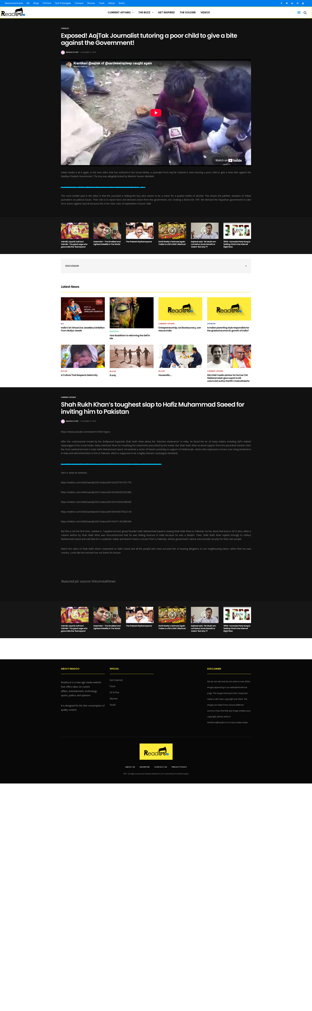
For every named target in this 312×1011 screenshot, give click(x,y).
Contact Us (160, 767)
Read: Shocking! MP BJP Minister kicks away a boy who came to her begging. (103, 186)
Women (91, 3)
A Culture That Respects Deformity (79, 375)
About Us (130, 767)
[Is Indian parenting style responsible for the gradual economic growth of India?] (229, 308)
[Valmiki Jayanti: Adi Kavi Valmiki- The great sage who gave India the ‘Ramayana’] (75, 231)
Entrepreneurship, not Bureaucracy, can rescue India (179, 329)
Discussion (72, 265)
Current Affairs (119, 12)
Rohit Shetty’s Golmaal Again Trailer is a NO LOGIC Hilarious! (172, 243)
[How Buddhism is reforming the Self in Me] (132, 312)
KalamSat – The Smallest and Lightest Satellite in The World (107, 243)
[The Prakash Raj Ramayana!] (140, 231)
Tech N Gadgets (63, 3)
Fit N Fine (47, 3)
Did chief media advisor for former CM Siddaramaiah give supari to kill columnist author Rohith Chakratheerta (228, 378)
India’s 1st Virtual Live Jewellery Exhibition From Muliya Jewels (83, 329)
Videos (205, 12)
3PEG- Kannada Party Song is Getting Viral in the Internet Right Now (236, 244)
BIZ (28, 3)
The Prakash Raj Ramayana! (139, 241)
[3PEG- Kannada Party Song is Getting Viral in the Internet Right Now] (237, 231)
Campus (79, 3)
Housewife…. (165, 375)
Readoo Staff (72, 52)
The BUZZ (144, 12)
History (111, 3)
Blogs (36, 3)
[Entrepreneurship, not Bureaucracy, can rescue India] (180, 308)
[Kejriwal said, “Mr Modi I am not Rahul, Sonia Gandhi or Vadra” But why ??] (205, 231)
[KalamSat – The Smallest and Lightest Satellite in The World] (107, 231)
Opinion (211, 324)
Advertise (145, 767)
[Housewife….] (180, 356)
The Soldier (188, 12)
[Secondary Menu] (297, 12)
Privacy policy (179, 767)
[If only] (132, 356)
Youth (101, 3)
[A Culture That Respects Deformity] (83, 356)
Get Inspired (166, 12)
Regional (114, 331)
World (121, 3)
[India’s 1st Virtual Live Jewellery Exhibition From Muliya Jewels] (83, 308)
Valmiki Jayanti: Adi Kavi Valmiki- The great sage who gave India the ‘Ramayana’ (74, 244)
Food (112, 686)
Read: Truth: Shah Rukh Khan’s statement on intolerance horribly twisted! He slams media (111, 462)
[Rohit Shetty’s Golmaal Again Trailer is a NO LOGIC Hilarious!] (172, 231)
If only (113, 375)
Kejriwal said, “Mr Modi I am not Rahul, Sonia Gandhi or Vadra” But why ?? (203, 244)
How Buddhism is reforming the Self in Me (130, 337)
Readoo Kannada (14, 3)
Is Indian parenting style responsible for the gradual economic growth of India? (228, 329)
